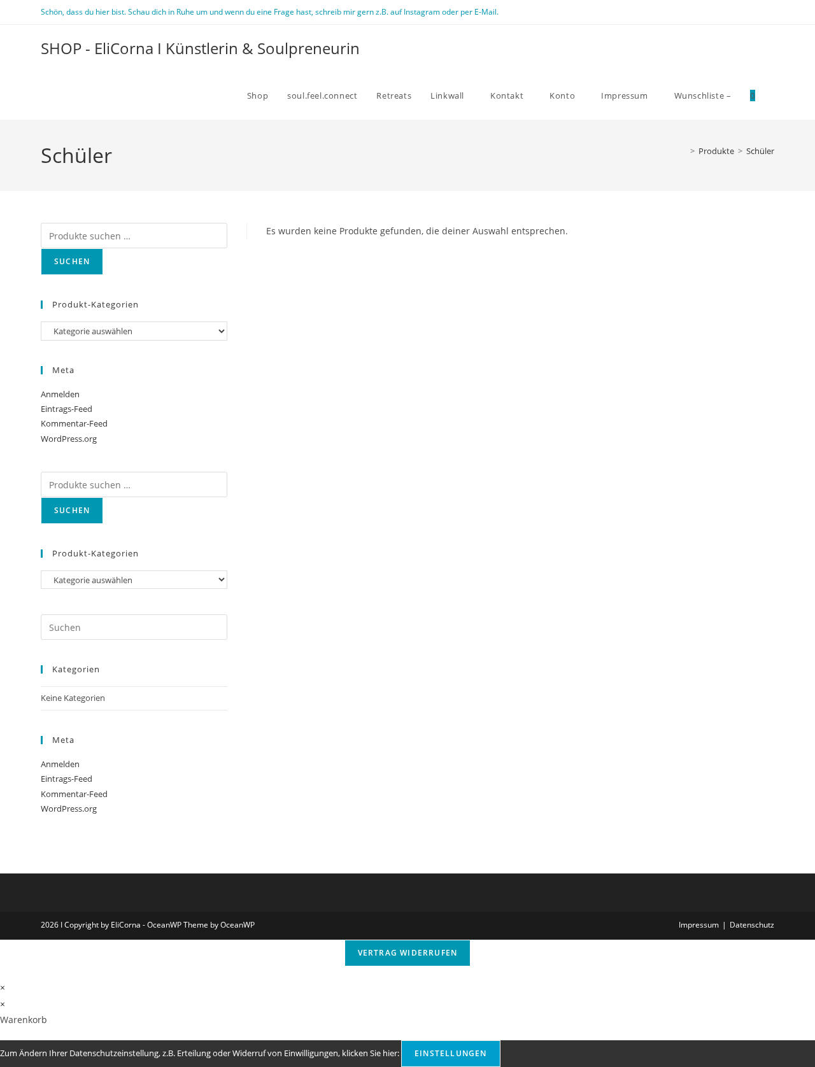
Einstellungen (451, 1053)
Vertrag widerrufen (408, 952)
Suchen (72, 261)
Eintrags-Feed (66, 408)
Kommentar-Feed (74, 423)
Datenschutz (752, 924)
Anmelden (60, 394)
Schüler (760, 151)
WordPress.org (69, 438)
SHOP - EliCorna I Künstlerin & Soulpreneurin (200, 48)
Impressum (699, 924)
